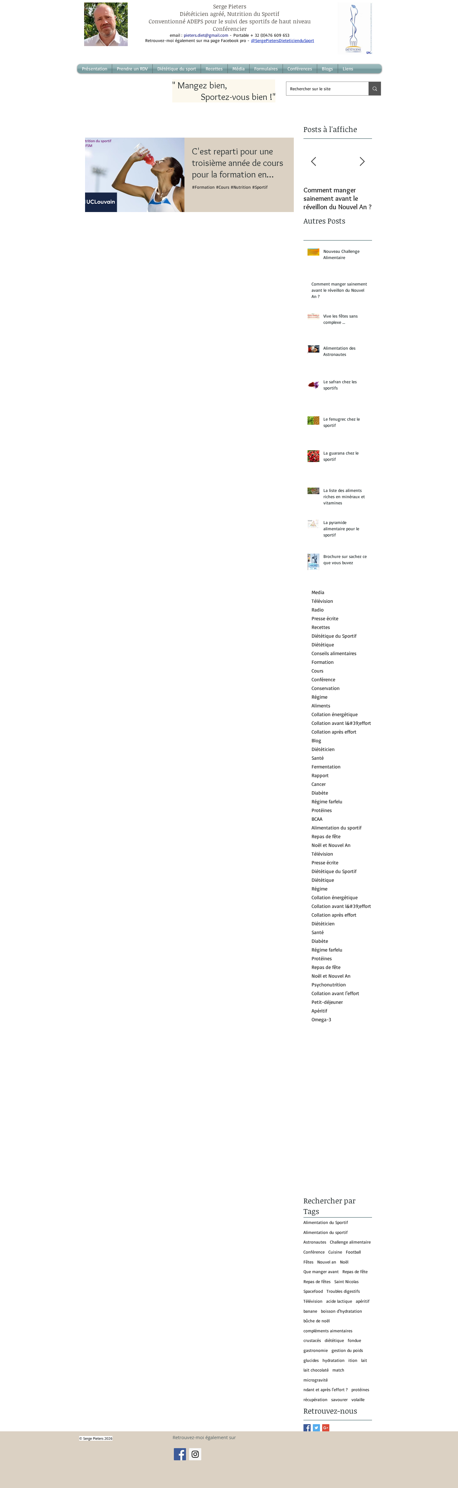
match (338, 1369)
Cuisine (335, 1251)
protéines (360, 1389)
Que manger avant (321, 1271)
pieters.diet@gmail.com (206, 35)
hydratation (333, 1360)
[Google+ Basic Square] (325, 1427)
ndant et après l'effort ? (325, 1389)
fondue (354, 1340)
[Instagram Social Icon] (195, 1454)
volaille (358, 1399)
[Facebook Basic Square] (307, 1427)
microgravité (315, 1379)
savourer (339, 1399)
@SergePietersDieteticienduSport (282, 40)
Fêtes (308, 1261)
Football (353, 1251)
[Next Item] (362, 162)
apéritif (363, 1301)
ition (352, 1360)
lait (364, 1360)
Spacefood (313, 1291)
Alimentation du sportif (325, 1232)
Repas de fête (355, 1271)
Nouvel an (326, 1261)
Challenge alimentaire (350, 1242)
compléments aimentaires (327, 1330)
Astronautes (314, 1242)
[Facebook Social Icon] (180, 1454)
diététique (334, 1340)
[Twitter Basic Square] (316, 1427)
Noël (344, 1261)
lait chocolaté (316, 1369)
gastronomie (315, 1350)
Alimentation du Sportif (325, 1222)
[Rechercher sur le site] (375, 88)
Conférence (314, 1251)
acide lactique (339, 1301)
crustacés (312, 1340)
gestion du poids (347, 1350)
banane (310, 1311)
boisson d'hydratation (341, 1311)
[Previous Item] (313, 162)
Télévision (312, 1301)
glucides (311, 1360)
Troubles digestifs (343, 1291)
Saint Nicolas (346, 1281)
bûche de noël (316, 1320)
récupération (315, 1399)
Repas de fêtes (317, 1281)
